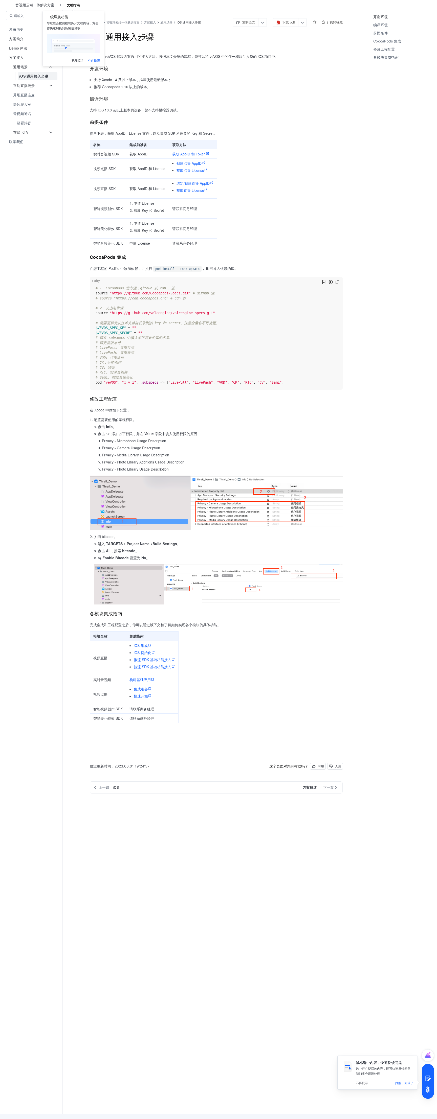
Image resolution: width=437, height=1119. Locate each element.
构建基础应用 (140, 679)
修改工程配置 (384, 49)
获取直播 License (190, 190)
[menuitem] (31, 29)
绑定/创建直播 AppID (193, 183)
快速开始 (141, 695)
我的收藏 (336, 22)
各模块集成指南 (386, 57)
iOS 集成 (141, 645)
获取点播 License (190, 170)
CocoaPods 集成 (387, 41)
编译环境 (380, 25)
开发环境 (380, 17)
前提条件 (380, 33)
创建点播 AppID (189, 163)
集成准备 (141, 688)
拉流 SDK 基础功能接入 (152, 666)
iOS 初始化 (142, 652)
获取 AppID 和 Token (189, 153)
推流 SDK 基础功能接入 (152, 659)
